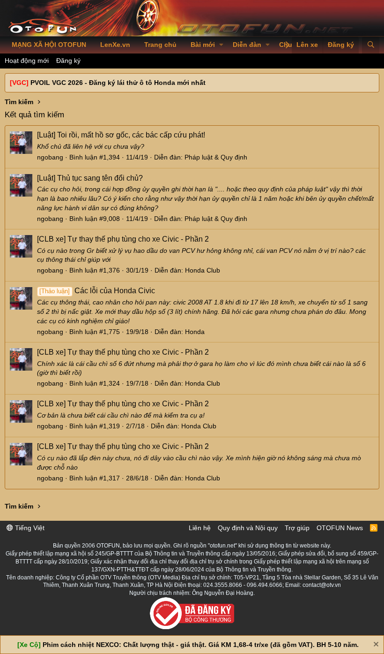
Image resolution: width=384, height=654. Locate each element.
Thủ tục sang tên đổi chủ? (90, 178)
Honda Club (202, 270)
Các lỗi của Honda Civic (97, 291)
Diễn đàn (247, 44)
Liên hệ (200, 528)
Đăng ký (68, 60)
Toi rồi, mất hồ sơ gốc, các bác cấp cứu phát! (121, 135)
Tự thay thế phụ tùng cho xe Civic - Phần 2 (123, 239)
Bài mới (203, 44)
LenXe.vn (115, 44)
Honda (195, 331)
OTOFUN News (340, 528)
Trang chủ (160, 44)
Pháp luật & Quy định (216, 157)
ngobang (50, 157)
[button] (221, 45)
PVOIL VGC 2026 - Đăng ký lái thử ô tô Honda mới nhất (118, 82)
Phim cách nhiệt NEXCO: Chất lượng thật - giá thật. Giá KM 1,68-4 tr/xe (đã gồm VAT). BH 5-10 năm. (201, 644)
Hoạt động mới (27, 60)
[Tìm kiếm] (370, 45)
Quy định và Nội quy (248, 528)
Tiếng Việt (28, 528)
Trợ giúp (297, 528)
